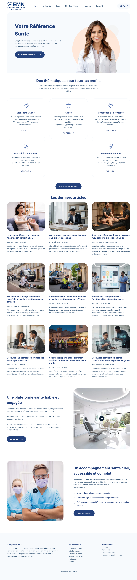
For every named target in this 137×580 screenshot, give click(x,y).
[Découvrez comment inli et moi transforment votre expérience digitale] (111, 339)
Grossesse (87, 6)
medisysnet (72, 559)
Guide (65, 242)
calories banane (74, 551)
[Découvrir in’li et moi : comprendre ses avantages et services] (26, 339)
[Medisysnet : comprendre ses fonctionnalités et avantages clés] (111, 277)
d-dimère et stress (75, 554)
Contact (124, 6)
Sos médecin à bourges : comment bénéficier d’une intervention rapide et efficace (25, 299)
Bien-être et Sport (71, 6)
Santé (58, 6)
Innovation (110, 364)
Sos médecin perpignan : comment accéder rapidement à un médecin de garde (67, 360)
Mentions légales (108, 553)
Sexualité (99, 6)
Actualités (47, 6)
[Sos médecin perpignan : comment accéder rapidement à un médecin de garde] (68, 339)
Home (36, 6)
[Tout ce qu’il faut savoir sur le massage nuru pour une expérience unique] (111, 216)
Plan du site (106, 550)
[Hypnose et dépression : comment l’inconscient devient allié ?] (26, 216)
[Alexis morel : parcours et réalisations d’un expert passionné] (68, 216)
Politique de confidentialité (112, 555)
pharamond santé (75, 548)
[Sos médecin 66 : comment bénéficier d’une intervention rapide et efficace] (68, 277)
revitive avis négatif (75, 556)
